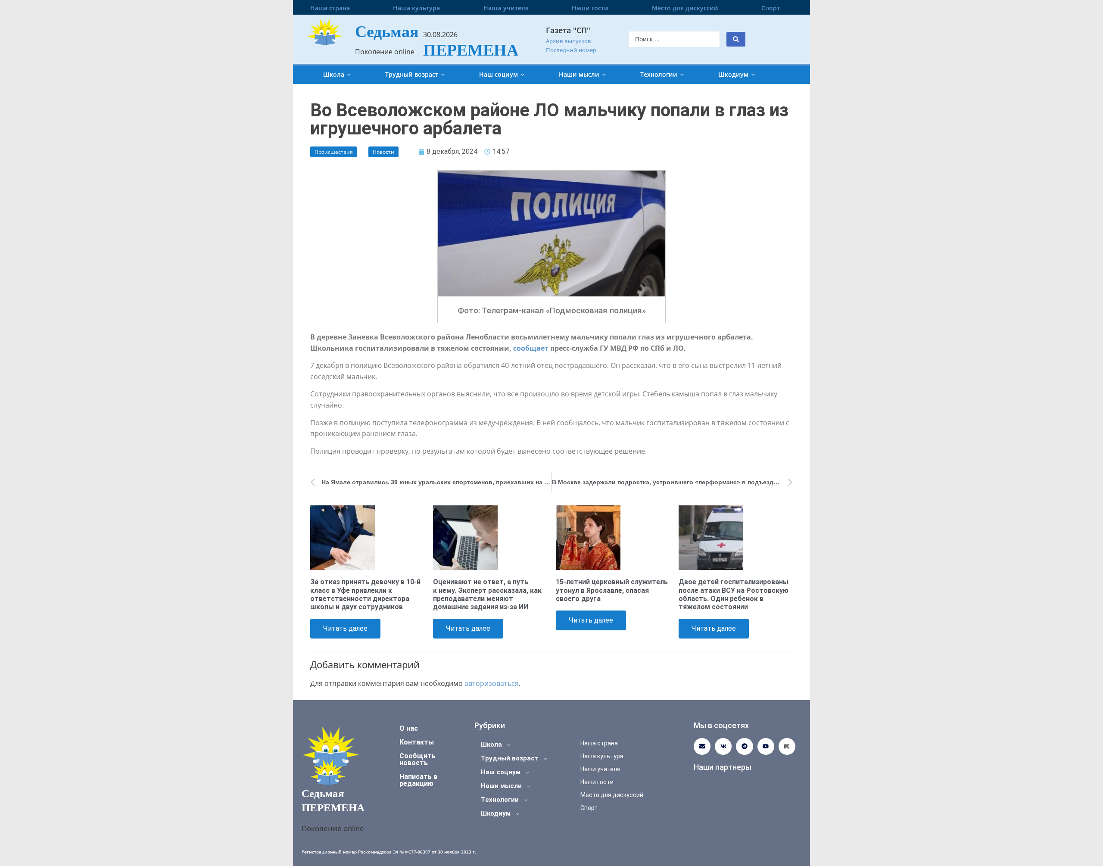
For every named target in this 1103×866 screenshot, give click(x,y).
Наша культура (416, 8)
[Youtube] (765, 746)
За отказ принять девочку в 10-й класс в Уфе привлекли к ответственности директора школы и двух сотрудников (365, 594)
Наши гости (590, 8)
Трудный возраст (411, 74)
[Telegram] (744, 746)
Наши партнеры (722, 767)
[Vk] (723, 746)
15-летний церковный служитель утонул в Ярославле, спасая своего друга (612, 590)
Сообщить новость (417, 759)
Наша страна (330, 8)
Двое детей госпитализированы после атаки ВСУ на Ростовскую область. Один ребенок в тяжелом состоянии (733, 594)
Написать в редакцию (418, 780)
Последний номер (571, 50)
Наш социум (498, 74)
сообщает (530, 348)
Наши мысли (579, 74)
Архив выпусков (568, 41)
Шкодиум (733, 74)
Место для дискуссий (685, 8)
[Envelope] (702, 746)
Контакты (416, 742)
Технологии (658, 74)
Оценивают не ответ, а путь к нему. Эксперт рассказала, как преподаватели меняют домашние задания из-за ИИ (487, 594)
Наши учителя (506, 8)
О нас (408, 728)
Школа (333, 74)
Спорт (770, 8)
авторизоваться (491, 683)
